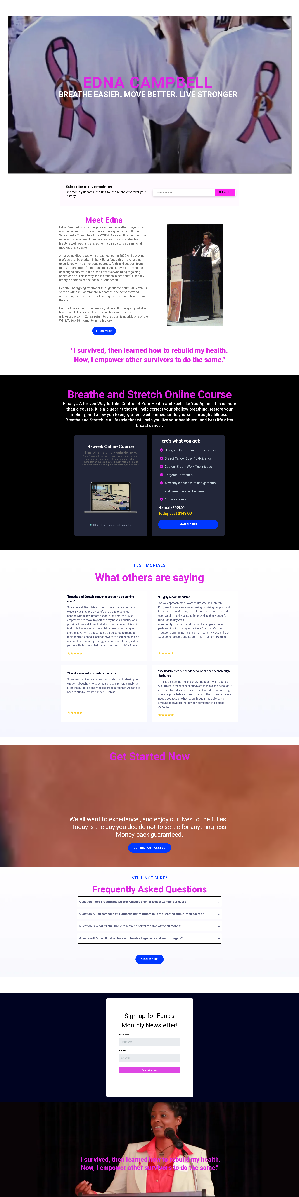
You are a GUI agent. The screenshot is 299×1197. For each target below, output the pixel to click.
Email (122, 1050)
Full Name (125, 1034)
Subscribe (225, 192)
